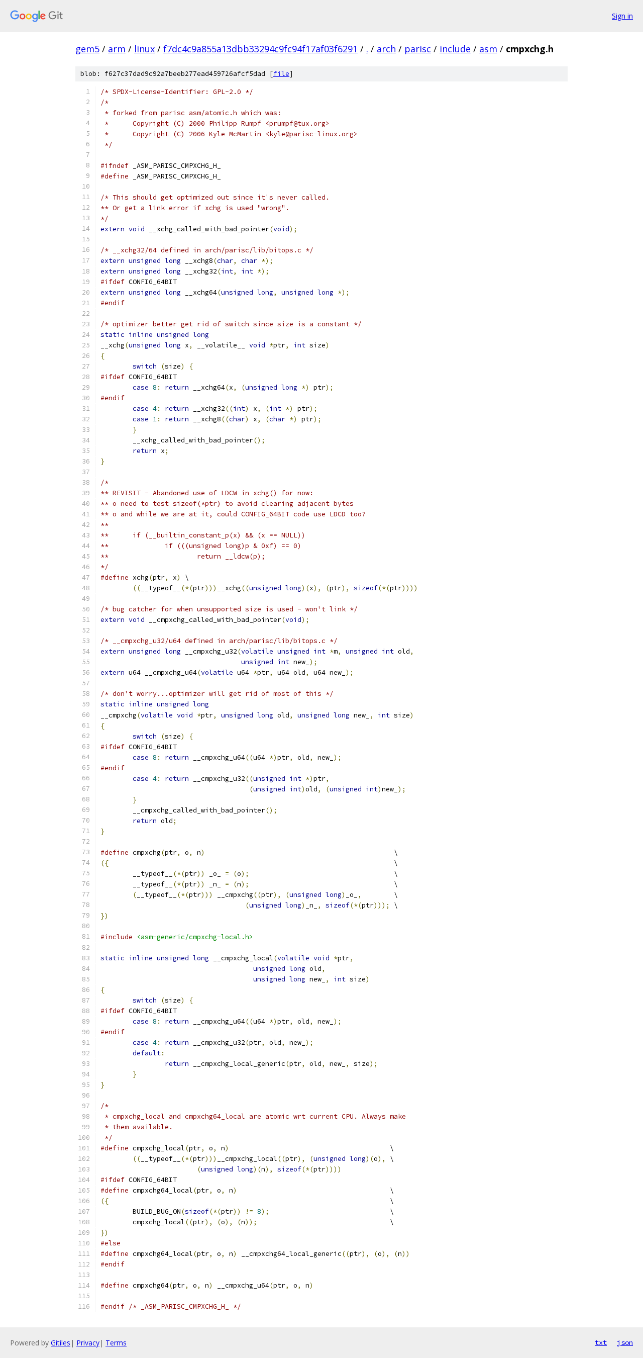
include (455, 49)
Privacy (87, 1342)
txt (601, 1342)
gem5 (87, 49)
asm (488, 49)
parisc (417, 49)
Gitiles (60, 1342)
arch (386, 49)
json (625, 1342)
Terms (116, 1342)
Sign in (622, 16)
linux (144, 49)
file (281, 73)
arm (117, 49)
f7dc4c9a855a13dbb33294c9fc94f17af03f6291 (260, 49)
